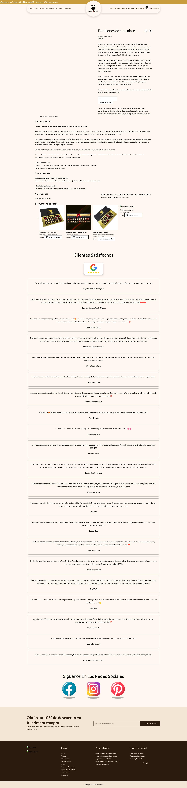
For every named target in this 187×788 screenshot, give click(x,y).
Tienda (30, 8)
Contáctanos (65, 772)
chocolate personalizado (113, 111)
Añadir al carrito (105, 102)
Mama (42, 8)
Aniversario (58, 8)
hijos (110, 114)
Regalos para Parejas (105, 36)
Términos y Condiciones (137, 756)
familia (141, 111)
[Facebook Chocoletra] (69, 698)
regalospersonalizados (136, 114)
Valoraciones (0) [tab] (53, 116)
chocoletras (125, 111)
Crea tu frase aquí (109, 150)
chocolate (101, 111)
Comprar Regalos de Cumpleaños (106, 756)
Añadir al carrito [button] (54, 237)
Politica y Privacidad (136, 759)
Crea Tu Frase (65, 759)
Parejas (37, 8)
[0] (146, 9)
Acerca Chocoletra (133, 8)
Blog (142, 8)
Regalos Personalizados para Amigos (107, 761)
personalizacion (117, 114)
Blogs (63, 764)
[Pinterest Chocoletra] (118, 698)
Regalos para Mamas (102, 764)
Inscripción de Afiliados (68, 769)
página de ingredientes (73, 157)
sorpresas (147, 114)
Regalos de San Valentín (103, 759)
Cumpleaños (67, 8)
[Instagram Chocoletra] (93, 698)
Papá (46, 8)
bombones (133, 108)
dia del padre (134, 111)
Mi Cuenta (64, 775)
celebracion (141, 108)
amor (128, 108)
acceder (107, 197)
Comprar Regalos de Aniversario (105, 753)
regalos (125, 114)
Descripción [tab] (43, 116)
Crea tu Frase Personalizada (118, 8)
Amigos (51, 8)
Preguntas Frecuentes (68, 767)
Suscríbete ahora (150, 724)
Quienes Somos (66, 761)
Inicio (63, 753)
